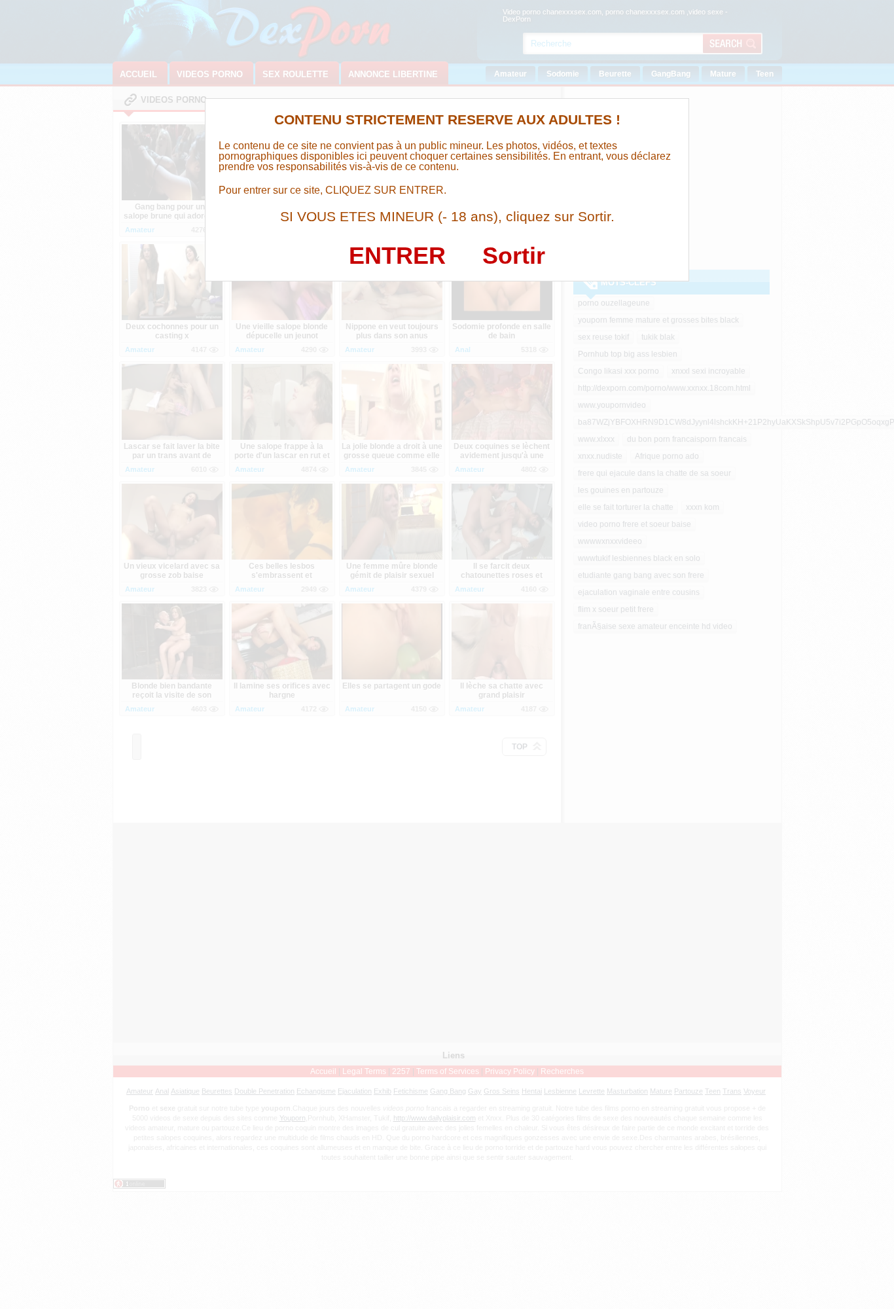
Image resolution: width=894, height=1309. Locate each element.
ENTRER (397, 255)
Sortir (513, 255)
